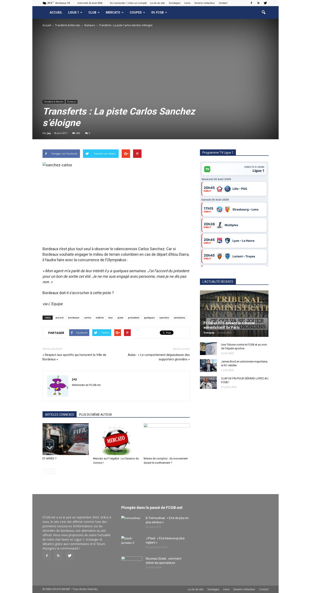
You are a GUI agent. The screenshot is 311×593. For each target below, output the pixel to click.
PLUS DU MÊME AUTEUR (95, 414)
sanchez (164, 317)
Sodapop (209, 332)
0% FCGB (157, 12)
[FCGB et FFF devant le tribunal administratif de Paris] (234, 313)
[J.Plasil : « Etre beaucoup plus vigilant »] (131, 543)
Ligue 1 (73, 12)
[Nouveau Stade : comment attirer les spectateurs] (131, 563)
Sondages (174, 3)
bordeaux (73, 317)
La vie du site (157, 3)
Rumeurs (71, 101)
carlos (87, 317)
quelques (149, 317)
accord (59, 317)
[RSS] (258, 2)
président (133, 317)
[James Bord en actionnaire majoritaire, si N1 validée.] (208, 365)
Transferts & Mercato (53, 101)
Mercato (113, 12)
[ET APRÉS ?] (66, 439)
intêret (100, 317)
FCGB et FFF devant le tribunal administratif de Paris (229, 325)
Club (92, 12)
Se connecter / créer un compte (128, 3)
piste (120, 317)
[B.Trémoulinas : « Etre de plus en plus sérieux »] (131, 523)
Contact (223, 3)
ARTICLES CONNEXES (59, 414)
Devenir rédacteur (204, 3)
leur (110, 317)
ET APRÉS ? (49, 458)
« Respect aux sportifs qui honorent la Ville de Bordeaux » (74, 357)
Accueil (56, 12)
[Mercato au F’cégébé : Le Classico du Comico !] (116, 439)
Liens (187, 3)
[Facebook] (251, 2)
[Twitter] (265, 2)
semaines (179, 317)
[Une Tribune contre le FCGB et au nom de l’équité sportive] (208, 348)
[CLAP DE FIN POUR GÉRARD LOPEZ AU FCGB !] (208, 382)
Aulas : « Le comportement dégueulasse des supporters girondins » (159, 357)
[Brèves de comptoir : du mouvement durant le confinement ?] (167, 439)
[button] (263, 12)
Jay (49, 133)
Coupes (136, 12)
